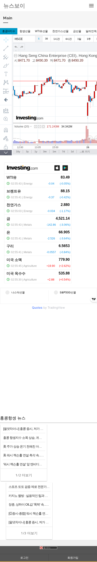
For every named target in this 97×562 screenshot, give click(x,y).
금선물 (77, 31)
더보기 (24, 475)
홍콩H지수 (8, 31)
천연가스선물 (60, 31)
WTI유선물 (41, 31)
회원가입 (72, 558)
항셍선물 (25, 31)
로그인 (24, 558)
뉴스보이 (14, 5)
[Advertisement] (48, 363)
